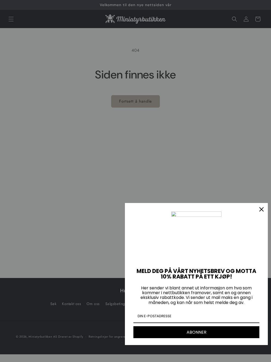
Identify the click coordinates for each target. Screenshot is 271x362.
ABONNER (196, 332)
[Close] (261, 209)
